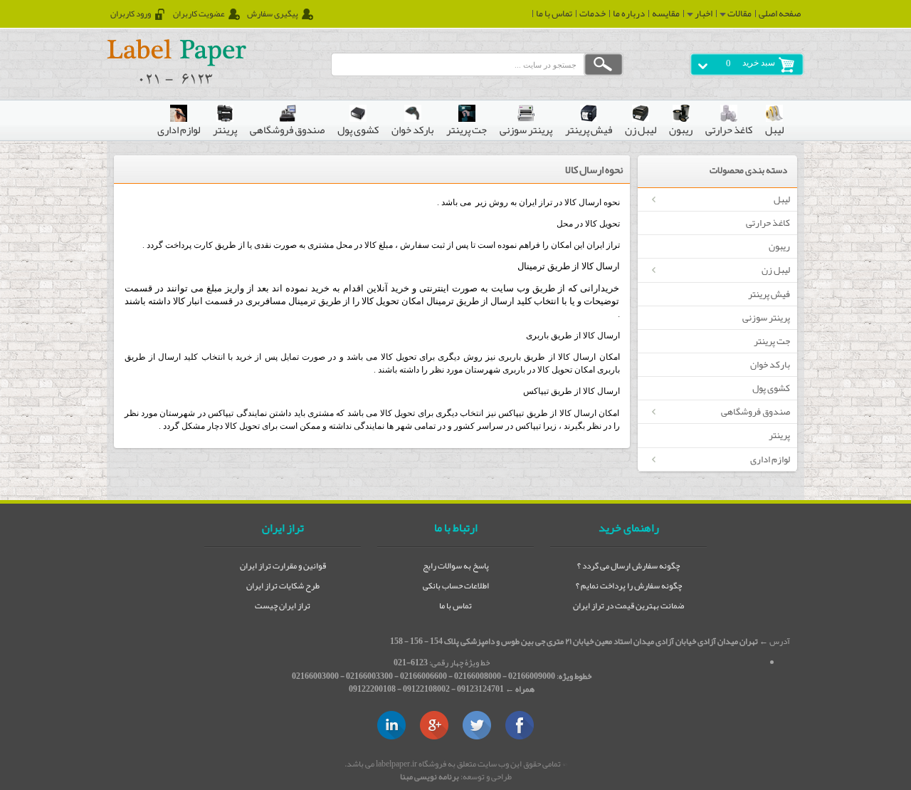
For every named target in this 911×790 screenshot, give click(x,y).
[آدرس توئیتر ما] (477, 725)
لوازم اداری (770, 459)
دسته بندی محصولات (748, 170)
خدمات (592, 13)
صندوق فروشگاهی (755, 411)
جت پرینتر (772, 340)
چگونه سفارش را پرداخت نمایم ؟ (629, 585)
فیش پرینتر (769, 293)
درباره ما (629, 13)
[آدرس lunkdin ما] (391, 725)
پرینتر (779, 435)
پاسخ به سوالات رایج (456, 565)
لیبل (782, 199)
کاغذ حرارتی (768, 222)
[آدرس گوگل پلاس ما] (434, 725)
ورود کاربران (130, 14)
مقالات (739, 13)
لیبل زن (776, 269)
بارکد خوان (770, 364)
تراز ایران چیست (282, 605)
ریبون (779, 246)
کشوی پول (771, 387)
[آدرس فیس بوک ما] (519, 725)
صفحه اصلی (780, 13)
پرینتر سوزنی (766, 317)
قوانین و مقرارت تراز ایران (283, 565)
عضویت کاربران (199, 14)
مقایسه (666, 13)
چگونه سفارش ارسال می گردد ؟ (628, 565)
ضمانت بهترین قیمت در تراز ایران (628, 605)
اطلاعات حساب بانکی (456, 585)
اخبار (702, 13)
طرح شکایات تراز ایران (283, 585)
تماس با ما (554, 13)
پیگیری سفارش (272, 14)
